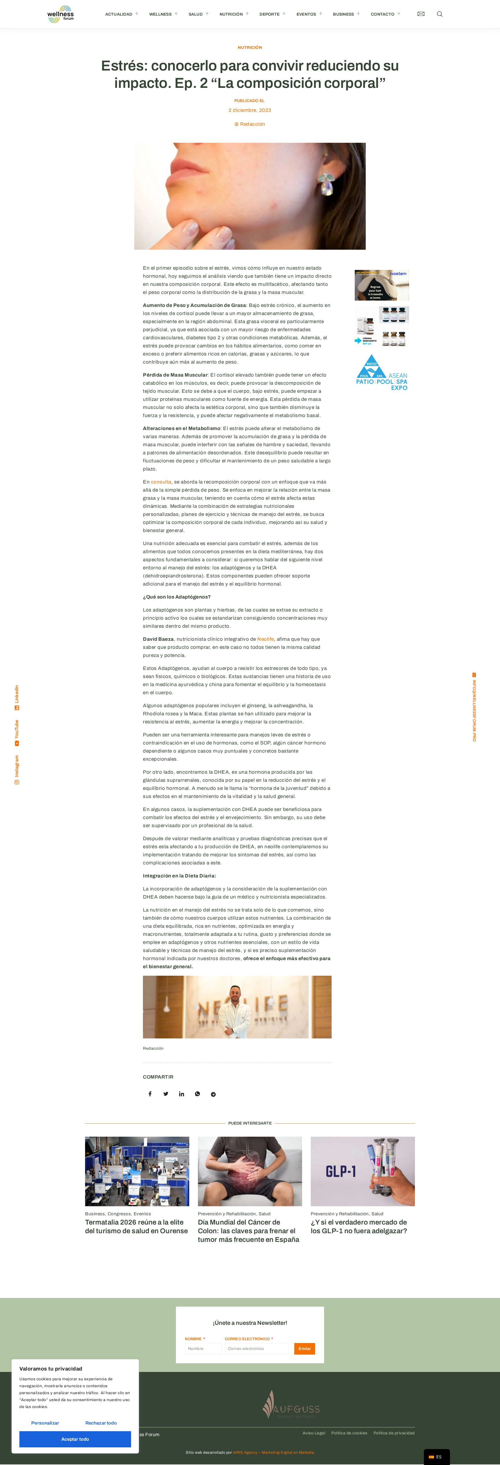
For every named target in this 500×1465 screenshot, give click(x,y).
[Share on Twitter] (166, 1094)
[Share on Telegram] (213, 1094)
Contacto (382, 14)
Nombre (194, 1339)
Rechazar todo (101, 1422)
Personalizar (45, 1422)
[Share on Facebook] (150, 1094)
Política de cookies (349, 1433)
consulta (161, 482)
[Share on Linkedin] (182, 1094)
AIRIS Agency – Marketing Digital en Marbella (273, 1453)
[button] (440, 14)
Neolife (265, 639)
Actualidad (119, 14)
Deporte (270, 14)
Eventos (306, 14)
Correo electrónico (248, 1339)
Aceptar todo (75, 1439)
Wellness (160, 14)
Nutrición (231, 14)
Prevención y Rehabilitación (227, 1214)
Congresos (119, 1214)
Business (343, 14)
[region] (75, 1406)
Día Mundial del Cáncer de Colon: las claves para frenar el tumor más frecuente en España (248, 1230)
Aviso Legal (314, 1433)
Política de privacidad (394, 1433)
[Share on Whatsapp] (197, 1094)
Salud (196, 14)
